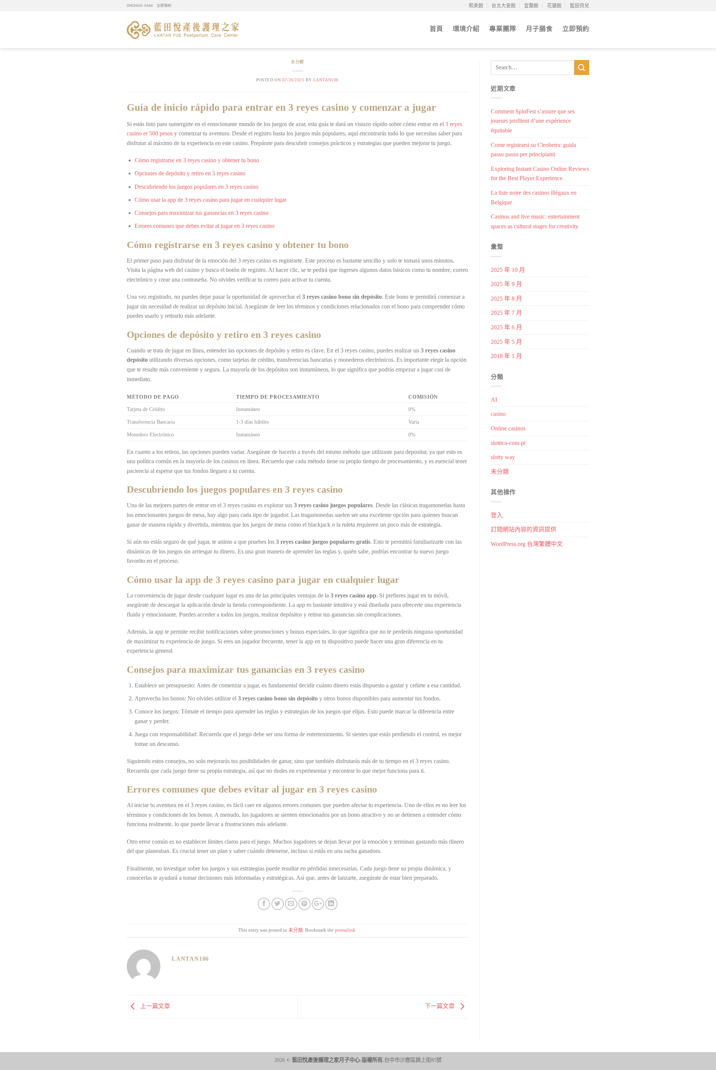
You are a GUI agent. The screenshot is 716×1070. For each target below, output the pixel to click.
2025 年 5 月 (506, 342)
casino (498, 414)
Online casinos (508, 428)
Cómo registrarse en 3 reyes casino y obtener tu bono (197, 160)
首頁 (436, 29)
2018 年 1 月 (506, 356)
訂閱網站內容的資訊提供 (523, 529)
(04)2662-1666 (140, 5)
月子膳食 (539, 29)
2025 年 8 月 (506, 298)
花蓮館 (554, 5)
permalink (345, 930)
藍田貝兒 (579, 5)
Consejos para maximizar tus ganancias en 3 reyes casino (201, 213)
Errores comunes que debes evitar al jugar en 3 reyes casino (204, 226)
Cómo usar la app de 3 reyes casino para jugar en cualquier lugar (210, 200)
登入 (497, 515)
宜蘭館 (531, 5)
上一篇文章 (154, 1006)
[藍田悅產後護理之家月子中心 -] (183, 30)
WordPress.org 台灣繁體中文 (527, 544)
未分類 (297, 62)
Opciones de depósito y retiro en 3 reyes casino (190, 173)
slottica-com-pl (508, 443)
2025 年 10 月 (508, 270)
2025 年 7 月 (506, 313)
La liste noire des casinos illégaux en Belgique (534, 197)
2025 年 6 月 (506, 327)
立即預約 (162, 5)
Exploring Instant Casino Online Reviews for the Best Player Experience (540, 174)
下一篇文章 (440, 1006)
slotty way (503, 457)
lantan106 (326, 80)
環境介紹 (466, 29)
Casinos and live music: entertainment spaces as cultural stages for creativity (535, 221)
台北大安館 (504, 5)
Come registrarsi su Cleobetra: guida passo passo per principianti (533, 150)
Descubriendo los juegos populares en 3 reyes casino (196, 186)
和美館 (476, 5)
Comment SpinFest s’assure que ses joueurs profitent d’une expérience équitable (533, 121)
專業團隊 (502, 29)
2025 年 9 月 (506, 284)
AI (494, 399)
